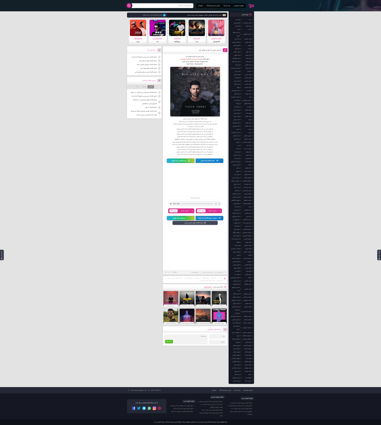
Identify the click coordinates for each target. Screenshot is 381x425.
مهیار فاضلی (247, 362)
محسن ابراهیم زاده (236, 289)
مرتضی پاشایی (236, 320)
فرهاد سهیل (236, 252)
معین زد (237, 342)
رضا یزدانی (237, 158)
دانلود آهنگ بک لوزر (151, 107)
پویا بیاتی (248, 113)
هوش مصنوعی (239, 6)
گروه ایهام (237, 268)
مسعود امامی (236, 323)
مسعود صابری (236, 333)
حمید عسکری (247, 139)
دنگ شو (249, 145)
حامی (249, 129)
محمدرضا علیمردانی (237, 311)
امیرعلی (249, 71)
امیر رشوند (248, 62)
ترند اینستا (227, 6)
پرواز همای (248, 110)
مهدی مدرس (236, 349)
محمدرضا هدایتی (235, 316)
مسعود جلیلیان (247, 328)
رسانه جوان (251, 5)
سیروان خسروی (235, 181)
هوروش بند (248, 378)
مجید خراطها (248, 284)
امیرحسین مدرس (235, 68)
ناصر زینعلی (248, 371)
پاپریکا (238, 104)
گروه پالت (248, 271)
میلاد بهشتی (247, 368)
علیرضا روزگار (236, 233)
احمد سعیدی (247, 39)
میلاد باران (237, 365)
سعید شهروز (247, 174)
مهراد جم (248, 358)
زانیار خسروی (236, 165)
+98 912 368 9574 (156, 390)
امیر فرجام (248, 68)
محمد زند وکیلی (235, 300)
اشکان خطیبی (236, 42)
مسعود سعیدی (247, 333)
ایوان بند (248, 91)
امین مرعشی (247, 81)
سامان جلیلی (247, 171)
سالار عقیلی (248, 168)
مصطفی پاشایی (247, 339)
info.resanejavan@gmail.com (138, 390)
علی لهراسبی (236, 220)
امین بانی (237, 71)
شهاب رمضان (236, 197)
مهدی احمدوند (247, 345)
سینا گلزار (237, 191)
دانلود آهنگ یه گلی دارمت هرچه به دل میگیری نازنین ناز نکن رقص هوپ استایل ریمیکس (241, 411)
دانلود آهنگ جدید (204, 59)
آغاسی (249, 29)
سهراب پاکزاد (247, 178)
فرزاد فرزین (248, 249)
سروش (238, 171)
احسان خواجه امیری (236, 34)
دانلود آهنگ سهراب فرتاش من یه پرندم (241, 403)
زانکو (249, 165)
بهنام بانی (237, 100)
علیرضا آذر (237, 226)
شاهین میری (247, 194)
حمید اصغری (236, 136)
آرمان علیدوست (247, 23)
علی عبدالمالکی (247, 220)
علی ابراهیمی (247, 210)
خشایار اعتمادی (247, 142)
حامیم (238, 129)
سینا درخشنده (247, 187)
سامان (238, 168)
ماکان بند (237, 275)
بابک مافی (237, 94)
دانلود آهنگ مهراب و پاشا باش (148, 61)
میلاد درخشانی (236, 368)
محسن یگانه (236, 294)
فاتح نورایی (248, 242)
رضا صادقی (237, 155)
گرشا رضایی (248, 268)
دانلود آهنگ (207, 211)
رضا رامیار (237, 152)
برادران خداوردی (235, 97)
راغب (238, 145)
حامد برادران (236, 120)
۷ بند (249, 20)
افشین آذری (236, 45)
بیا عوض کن (198, 278)
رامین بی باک (247, 149)
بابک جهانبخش (235, 91)
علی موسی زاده (247, 223)
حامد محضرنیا (236, 123)
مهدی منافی (236, 352)
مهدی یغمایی (236, 355)
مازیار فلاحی (248, 275)
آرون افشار (248, 26)
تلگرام (144, 408)
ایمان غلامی (248, 84)
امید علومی (237, 55)
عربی (250, 207)
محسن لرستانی (247, 297)
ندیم (250, 374)
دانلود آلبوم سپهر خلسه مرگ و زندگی (183, 409)
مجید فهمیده (236, 284)
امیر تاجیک (248, 58)
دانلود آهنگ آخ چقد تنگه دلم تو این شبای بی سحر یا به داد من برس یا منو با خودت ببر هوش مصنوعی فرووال (210, 404)
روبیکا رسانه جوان (179, 218)
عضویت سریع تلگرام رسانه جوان (207, 218)
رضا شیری (248, 155)
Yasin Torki (213, 278)
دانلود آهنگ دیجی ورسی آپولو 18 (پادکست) (144, 57)
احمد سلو (237, 39)
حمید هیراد (237, 139)
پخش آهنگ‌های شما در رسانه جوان (152, 15)
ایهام (238, 87)
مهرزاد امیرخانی (235, 358)
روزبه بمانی (248, 162)
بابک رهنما (248, 94)
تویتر (139, 408)
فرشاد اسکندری (235, 249)
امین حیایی (237, 75)
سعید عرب (237, 174)
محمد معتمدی (236, 307)
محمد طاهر (248, 304)
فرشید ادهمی (247, 252)
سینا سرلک (237, 187)
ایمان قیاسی (247, 87)
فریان (238, 255)
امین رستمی (248, 78)
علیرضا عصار (236, 236)
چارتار (249, 120)
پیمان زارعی (237, 113)
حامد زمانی (248, 123)
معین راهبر (248, 342)
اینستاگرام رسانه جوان (178, 160)
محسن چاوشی (247, 294)
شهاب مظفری (247, 200)
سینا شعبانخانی (246, 191)
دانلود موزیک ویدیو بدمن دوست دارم (212, 410)
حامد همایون (236, 126)
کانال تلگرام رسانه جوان (208, 161)
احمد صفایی (248, 42)
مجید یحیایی (247, 289)
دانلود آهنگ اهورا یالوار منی (148, 68)
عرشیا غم (237, 207)
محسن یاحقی (236, 297)
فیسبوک (134, 408)
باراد (250, 97)
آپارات (159, 408)
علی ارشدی (237, 210)
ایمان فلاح (237, 84)
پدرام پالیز (237, 107)
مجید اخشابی (247, 281)
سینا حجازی (237, 184)
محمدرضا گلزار (247, 316)
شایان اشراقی (236, 194)
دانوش (238, 142)
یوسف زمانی (236, 381)
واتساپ (149, 408)
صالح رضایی (236, 204)
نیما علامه (237, 374)
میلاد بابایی (248, 365)
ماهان (249, 278)
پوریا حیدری (236, 110)
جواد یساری (236, 116)
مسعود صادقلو (247, 336)
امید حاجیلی (236, 52)
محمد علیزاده (236, 304)
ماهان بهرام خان (235, 278)
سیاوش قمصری (247, 181)
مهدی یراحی (248, 355)
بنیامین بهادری (247, 100)
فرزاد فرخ (237, 245)
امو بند (249, 49)
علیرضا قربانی (247, 239)
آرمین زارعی (237, 23)
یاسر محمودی (236, 378)
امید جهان (248, 52)
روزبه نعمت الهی (235, 162)
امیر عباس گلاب (235, 62)
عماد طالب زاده (236, 239)
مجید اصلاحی (236, 281)
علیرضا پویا (237, 229)
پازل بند (249, 107)
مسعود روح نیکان (236, 327)
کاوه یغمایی (247, 265)
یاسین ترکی (220, 281)
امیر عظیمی (248, 65)
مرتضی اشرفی (247, 320)
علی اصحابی (248, 213)
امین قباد (237, 78)
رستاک (238, 149)
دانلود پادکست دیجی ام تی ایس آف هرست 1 (240, 406)
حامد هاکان (248, 126)
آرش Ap (238, 20)
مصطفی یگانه (236, 339)
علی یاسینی (248, 226)
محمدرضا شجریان (246, 312)
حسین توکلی (247, 136)
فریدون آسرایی (247, 258)
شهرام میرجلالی (247, 204)
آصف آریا (237, 26)
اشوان (249, 45)
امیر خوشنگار (236, 58)
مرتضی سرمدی (247, 323)
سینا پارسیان (247, 184)
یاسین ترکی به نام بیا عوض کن (210, 50)
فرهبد (249, 255)
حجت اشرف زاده (235, 133)
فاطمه (238, 242)
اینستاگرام (154, 408)
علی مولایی (237, 223)
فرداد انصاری (247, 245)
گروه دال (237, 271)
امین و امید (237, 81)
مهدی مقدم (248, 352)
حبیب (249, 133)
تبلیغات (200, 6)
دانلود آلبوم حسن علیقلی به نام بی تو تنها (182, 406)
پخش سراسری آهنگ (213, 6)
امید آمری (237, 49)
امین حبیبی (248, 75)
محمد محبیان (247, 307)
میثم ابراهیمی (236, 362)
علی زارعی (248, 216)
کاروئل (249, 262)
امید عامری (248, 55)
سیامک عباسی (236, 178)
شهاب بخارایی (247, 197)
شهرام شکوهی (235, 200)
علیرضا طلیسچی (247, 236)
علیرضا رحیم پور (247, 233)
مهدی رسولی (247, 349)
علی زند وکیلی (236, 216)
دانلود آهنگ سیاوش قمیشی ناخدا (147, 65)
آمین (238, 29)
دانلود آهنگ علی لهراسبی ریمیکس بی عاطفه (144, 92)
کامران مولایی (236, 262)
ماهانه (144, 87)
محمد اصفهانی (247, 300)
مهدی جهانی (236, 345)
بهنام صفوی (247, 104)
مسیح (238, 336)
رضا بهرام (248, 152)
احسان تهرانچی (247, 34)
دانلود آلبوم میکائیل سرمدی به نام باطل (182, 411)
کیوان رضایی (236, 265)
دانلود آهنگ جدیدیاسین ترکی (174, 278)
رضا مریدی (248, 158)
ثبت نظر (169, 341)
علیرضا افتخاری (247, 229)
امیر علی (237, 65)
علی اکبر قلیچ (236, 213)
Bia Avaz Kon (206, 278)
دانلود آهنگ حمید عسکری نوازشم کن (146, 72)
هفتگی (151, 87)
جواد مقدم (248, 116)
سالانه (137, 87)
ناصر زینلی (237, 371)
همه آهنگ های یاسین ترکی (193, 223)
